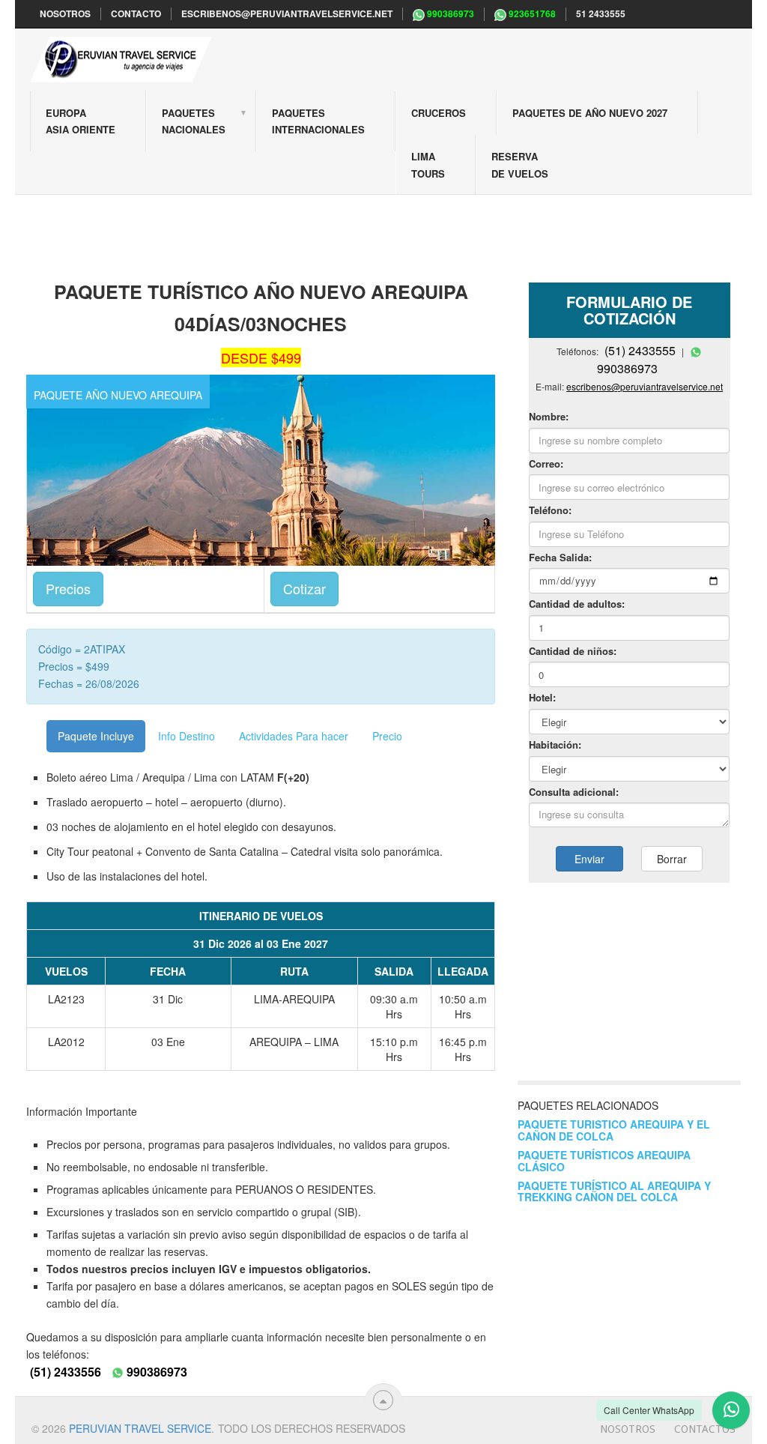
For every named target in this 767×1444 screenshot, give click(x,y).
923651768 (531, 13)
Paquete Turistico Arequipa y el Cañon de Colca (614, 1130)
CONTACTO (136, 13)
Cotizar (304, 588)
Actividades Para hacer (293, 735)
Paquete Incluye (96, 735)
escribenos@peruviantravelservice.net (286, 13)
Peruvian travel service (140, 1428)
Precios (68, 588)
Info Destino (186, 735)
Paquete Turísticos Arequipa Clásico (604, 1160)
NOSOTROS (65, 13)
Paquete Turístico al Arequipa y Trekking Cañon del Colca (614, 1191)
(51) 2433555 (640, 350)
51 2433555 (600, 13)
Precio (387, 735)
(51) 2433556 (65, 1371)
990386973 (449, 13)
